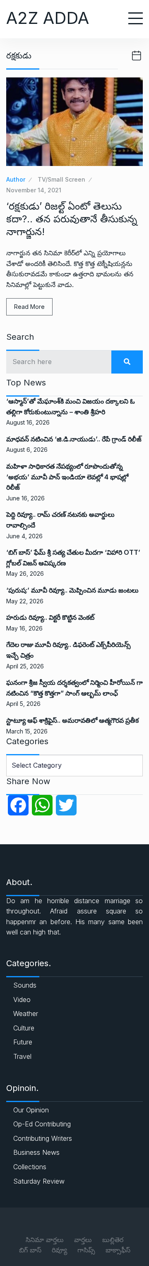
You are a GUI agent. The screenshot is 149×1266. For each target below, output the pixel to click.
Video (22, 999)
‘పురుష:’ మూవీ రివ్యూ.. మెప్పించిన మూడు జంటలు (72, 590)
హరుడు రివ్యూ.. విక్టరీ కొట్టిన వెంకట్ (50, 617)
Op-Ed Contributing (42, 1124)
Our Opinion (31, 1110)
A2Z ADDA (47, 18)
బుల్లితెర (112, 1240)
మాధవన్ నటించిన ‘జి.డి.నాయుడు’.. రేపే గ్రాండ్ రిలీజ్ (74, 439)
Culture (23, 1028)
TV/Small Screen (61, 179)
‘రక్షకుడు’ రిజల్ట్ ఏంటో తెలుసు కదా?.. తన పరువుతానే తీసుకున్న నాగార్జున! (71, 219)
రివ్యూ (59, 1250)
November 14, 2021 (33, 190)
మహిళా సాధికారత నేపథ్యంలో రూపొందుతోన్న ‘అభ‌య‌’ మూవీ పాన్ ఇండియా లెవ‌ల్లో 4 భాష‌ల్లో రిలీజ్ (67, 476)
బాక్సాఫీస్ (118, 1250)
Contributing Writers (42, 1138)
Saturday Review (39, 1181)
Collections (29, 1167)
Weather (25, 1013)
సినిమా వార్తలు (45, 1240)
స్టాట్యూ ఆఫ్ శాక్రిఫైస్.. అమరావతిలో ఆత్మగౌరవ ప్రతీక (72, 720)
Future (22, 1042)
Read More (29, 306)
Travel (22, 1056)
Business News (36, 1152)
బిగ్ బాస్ (30, 1250)
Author (15, 179)
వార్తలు (83, 1240)
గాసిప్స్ (86, 1250)
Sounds (24, 985)
